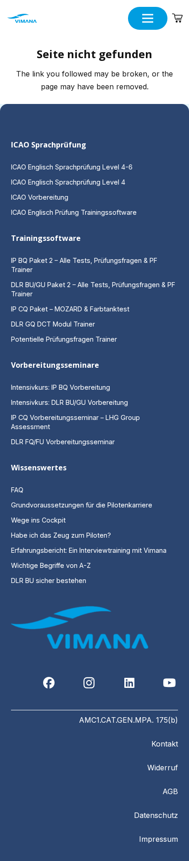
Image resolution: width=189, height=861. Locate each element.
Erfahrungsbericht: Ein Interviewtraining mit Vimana (89, 550)
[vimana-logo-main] (22, 18)
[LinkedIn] (129, 683)
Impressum (158, 839)
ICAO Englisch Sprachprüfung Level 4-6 (72, 167)
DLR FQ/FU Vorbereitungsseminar (63, 442)
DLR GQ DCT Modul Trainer (53, 324)
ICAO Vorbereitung (39, 197)
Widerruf (162, 767)
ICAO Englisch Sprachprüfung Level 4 (68, 182)
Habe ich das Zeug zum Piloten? (62, 535)
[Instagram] (89, 683)
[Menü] (147, 18)
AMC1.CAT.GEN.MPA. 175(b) (128, 720)
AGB (170, 791)
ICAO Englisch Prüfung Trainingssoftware (74, 212)
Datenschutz (156, 815)
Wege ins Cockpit (38, 520)
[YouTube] (169, 683)
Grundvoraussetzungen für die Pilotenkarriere (81, 505)
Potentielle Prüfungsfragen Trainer (64, 339)
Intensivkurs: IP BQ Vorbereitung (60, 387)
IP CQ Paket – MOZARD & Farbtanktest (70, 309)
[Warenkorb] (177, 18)
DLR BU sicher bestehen (48, 580)
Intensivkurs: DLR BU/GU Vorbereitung (69, 402)
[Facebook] (49, 683)
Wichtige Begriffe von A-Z (51, 565)
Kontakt (164, 743)
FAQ (17, 490)
